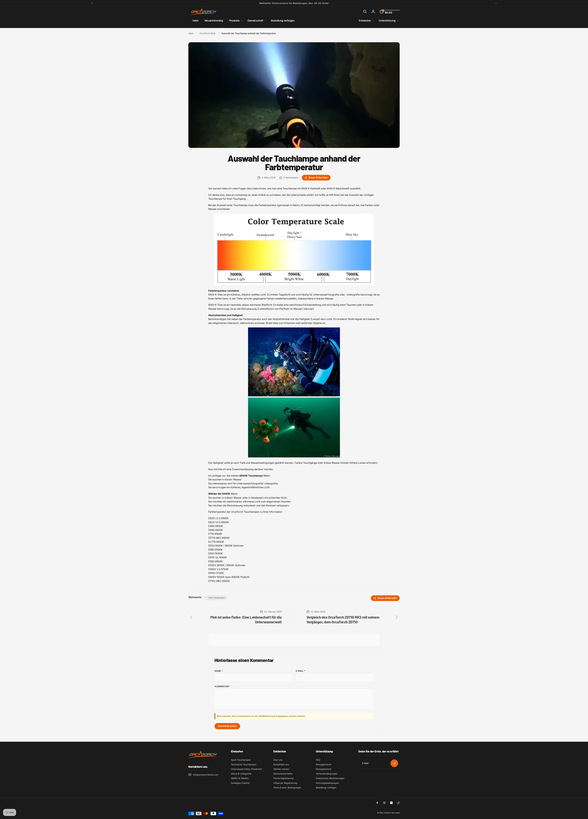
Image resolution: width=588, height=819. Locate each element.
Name (219, 671)
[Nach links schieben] (92, 3)
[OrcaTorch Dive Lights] (203, 758)
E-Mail (300, 671)
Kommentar (222, 686)
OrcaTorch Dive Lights (392, 813)
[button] (365, 11)
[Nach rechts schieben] (496, 3)
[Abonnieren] (394, 763)
